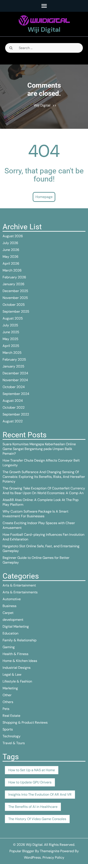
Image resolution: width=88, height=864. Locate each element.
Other (7, 695)
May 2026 (10, 256)
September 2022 (16, 414)
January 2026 (13, 284)
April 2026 (11, 263)
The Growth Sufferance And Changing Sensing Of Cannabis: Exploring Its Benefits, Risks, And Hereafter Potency (44, 477)
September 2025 (16, 311)
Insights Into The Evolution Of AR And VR (40, 794)
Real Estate (11, 715)
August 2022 (13, 421)
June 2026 (11, 250)
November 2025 (15, 298)
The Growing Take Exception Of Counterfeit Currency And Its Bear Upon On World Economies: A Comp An (44, 490)
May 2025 (10, 339)
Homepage (44, 197)
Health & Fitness (15, 654)
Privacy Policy (53, 857)
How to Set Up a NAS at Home (31, 770)
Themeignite (49, 851)
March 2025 (12, 352)
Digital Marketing (16, 626)
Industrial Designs (17, 667)
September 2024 (16, 394)
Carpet (8, 612)
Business (9, 606)
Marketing (10, 688)
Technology (12, 736)
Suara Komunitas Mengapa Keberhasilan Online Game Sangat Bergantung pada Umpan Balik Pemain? (39, 449)
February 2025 (14, 359)
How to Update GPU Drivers (29, 782)
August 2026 (13, 236)
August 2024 (13, 400)
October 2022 (14, 407)
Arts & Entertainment (19, 585)
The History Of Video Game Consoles (37, 819)
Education (10, 633)
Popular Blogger (21, 851)
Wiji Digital (44, 29)
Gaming (9, 647)
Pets (6, 708)
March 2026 (12, 270)
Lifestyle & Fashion (17, 681)
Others (8, 702)
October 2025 (14, 304)
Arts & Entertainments (20, 592)
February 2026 (14, 277)
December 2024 (15, 373)
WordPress (32, 857)
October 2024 (14, 387)
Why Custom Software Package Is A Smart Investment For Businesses (35, 513)
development (13, 619)
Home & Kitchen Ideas (20, 660)
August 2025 (13, 318)
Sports (8, 729)
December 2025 (15, 291)
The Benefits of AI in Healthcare (32, 806)
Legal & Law (12, 674)
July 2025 (10, 325)
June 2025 (11, 332)
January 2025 (13, 366)
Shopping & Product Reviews (25, 722)
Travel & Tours (14, 743)
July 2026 (10, 243)
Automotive (12, 599)
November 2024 (15, 380)
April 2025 (11, 346)
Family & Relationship (20, 640)
